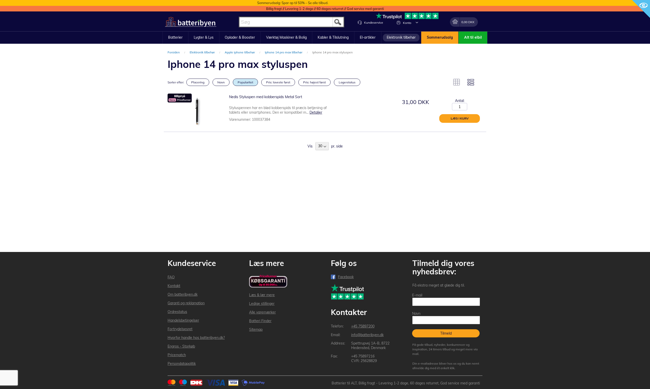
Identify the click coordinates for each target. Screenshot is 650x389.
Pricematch (177, 355)
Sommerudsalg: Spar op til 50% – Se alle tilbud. (292, 3)
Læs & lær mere (262, 295)
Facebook (346, 277)
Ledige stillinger (261, 303)
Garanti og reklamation (186, 303)
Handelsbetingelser (183, 320)
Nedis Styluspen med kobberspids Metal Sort (265, 97)
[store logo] (190, 22)
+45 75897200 (363, 326)
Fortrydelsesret (180, 329)
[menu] (325, 38)
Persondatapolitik (182, 363)
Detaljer (316, 112)
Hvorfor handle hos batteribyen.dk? (196, 337)
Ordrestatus (177, 311)
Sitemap (256, 329)
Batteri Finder (260, 321)
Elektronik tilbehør (203, 52)
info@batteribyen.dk (367, 335)
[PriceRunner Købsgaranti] (268, 282)
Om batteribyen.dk (183, 294)
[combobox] (291, 22)
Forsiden (174, 52)
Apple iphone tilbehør (240, 52)
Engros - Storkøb (181, 346)
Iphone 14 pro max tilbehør (284, 52)
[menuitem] (175, 38)
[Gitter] (456, 82)
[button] (417, 22)
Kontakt (174, 285)
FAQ (171, 277)
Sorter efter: (176, 82)
